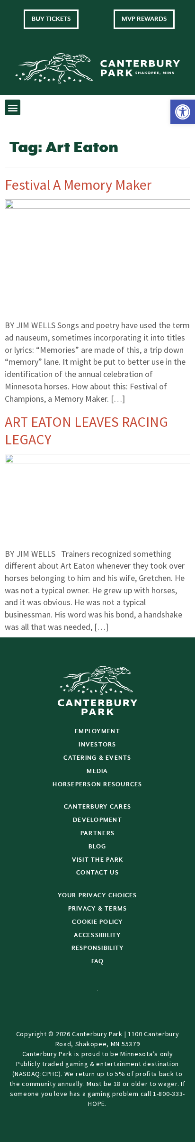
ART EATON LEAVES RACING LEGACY (86, 430)
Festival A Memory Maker (78, 184)
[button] (182, 112)
